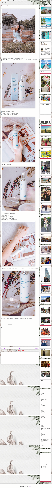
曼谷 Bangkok (42, 416)
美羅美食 (42, 426)
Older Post (36, 348)
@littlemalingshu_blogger (44, 71)
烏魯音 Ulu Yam (43, 421)
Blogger (30, 486)
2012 (42, 479)
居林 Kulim (42, 406)
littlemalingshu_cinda (47, 48)
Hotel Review (42, 393)
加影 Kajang (42, 394)
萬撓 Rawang (42, 433)
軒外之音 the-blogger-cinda (4, 2)
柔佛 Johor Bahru (43, 417)
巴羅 (41, 410)
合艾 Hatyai (42, 398)
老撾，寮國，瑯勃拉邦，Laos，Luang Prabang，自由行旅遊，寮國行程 (45, 428)
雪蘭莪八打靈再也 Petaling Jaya (45, 439)
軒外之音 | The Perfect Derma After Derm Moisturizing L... (45, 465)
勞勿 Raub (42, 395)
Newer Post (3, 348)
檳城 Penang (42, 418)
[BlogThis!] (8, 324)
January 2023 (44, 467)
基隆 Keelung (42, 400)
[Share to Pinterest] (11, 324)
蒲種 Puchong (42, 435)
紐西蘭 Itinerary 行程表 (44, 424)
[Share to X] (9, 324)
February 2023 (44, 466)
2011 (42, 480)
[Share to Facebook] (10, 324)
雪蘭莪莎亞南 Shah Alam (44, 440)
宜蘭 (41, 404)
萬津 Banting (42, 434)
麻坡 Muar (42, 445)
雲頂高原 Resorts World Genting (45, 441)
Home (20, 348)
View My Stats (43, 451)
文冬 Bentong (42, 412)
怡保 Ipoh (42, 411)
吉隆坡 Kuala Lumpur (43, 399)
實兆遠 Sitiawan (43, 405)
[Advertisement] (19, 357)
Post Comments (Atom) (21, 350)
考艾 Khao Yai (42, 429)
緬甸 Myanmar (42, 425)
